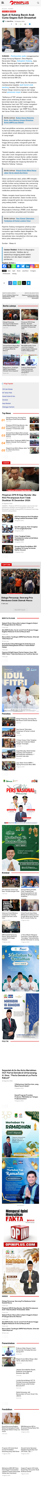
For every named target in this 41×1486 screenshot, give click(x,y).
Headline (10, 9)
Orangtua (33, 271)
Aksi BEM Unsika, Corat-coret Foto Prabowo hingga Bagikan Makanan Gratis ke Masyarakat (29, 348)
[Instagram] (32, 266)
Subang (14, 273)
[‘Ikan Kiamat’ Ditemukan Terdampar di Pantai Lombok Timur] (8, 732)
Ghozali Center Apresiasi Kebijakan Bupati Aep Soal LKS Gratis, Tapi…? (29, 1449)
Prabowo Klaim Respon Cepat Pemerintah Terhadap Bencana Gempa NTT (28, 370)
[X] (9, 266)
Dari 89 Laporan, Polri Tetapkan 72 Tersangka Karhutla (26, 528)
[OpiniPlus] (3, 21)
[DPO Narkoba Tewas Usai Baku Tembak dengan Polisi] (11, 882)
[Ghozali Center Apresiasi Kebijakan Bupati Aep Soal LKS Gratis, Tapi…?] (30, 1440)
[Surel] (25, 24)
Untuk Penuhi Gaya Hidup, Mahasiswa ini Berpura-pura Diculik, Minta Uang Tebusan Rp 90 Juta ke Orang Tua (30, 915)
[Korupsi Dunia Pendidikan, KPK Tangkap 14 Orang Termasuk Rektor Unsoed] (7, 549)
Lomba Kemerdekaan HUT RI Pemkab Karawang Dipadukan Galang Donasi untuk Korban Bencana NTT (25, 1383)
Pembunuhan (6, 273)
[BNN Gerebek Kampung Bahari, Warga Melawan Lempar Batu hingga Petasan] (11, 927)
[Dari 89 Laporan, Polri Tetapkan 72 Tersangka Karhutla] (7, 528)
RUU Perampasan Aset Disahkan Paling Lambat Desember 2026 (26, 517)
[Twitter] (16, 24)
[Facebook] (11, 24)
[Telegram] (30, 24)
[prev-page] (3, 457)
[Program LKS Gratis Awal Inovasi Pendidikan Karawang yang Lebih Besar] (11, 1440)
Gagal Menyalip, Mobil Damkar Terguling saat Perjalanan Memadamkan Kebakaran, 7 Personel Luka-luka (25, 753)
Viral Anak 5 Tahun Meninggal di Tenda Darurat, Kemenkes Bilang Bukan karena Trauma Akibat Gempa (18, 645)
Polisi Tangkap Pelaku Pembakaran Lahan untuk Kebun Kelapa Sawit (26, 538)
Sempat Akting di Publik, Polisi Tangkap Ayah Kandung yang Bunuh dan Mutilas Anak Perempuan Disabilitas (29, 893)
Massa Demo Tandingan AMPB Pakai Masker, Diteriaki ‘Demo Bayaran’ (10, 369)
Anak (9, 271)
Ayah (13, 271)
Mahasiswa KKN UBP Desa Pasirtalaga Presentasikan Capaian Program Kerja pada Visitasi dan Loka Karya (11, 1470)
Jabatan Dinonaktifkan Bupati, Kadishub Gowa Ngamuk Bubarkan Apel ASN (25, 1371)
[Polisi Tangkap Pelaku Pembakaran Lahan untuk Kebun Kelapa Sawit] (7, 539)
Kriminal (13, 11)
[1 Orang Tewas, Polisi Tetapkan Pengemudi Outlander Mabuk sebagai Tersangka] (8, 743)
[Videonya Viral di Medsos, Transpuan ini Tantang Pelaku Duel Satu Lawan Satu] (11, 905)
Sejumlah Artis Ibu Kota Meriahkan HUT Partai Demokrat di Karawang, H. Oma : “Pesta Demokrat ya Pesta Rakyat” (19, 1074)
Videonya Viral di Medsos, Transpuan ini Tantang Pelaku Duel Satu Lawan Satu (10, 915)
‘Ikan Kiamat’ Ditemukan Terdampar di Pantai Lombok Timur (25, 731)
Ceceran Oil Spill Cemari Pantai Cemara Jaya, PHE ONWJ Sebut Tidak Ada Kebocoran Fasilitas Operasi (20, 653)
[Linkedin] (27, 266)
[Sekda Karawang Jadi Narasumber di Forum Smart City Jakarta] (8, 1395)
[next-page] (6, 457)
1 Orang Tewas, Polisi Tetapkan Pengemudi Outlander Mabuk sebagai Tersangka (26, 742)
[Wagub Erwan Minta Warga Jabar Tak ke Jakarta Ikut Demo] (34, 450)
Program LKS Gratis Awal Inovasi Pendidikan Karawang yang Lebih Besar (10, 1449)
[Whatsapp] (13, 266)
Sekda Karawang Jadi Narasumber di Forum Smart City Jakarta (27, 1394)
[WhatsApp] (20, 24)
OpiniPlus (10, 21)
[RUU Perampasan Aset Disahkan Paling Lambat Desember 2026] (7, 518)
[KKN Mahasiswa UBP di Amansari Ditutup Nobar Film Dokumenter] (30, 1418)
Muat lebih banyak (20, 610)
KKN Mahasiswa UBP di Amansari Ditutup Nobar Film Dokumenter (30, 1428)
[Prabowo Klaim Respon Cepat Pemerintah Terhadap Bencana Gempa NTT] (29, 360)
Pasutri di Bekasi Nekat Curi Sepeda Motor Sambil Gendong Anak (10, 297)
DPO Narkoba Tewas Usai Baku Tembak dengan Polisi (10, 890)
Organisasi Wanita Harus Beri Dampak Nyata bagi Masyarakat (30, 297)
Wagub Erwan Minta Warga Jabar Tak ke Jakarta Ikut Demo (18, 449)
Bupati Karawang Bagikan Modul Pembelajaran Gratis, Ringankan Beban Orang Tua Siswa (11, 1429)
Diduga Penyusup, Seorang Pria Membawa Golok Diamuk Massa (10, 323)
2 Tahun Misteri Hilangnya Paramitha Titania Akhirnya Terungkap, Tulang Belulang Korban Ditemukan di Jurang (30, 937)
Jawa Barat (25, 271)
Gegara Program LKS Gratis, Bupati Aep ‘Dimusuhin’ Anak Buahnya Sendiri (30, 1469)
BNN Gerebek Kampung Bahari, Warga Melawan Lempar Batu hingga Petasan (9, 937)
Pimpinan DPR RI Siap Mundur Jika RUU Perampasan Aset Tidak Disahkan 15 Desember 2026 (29, 325)
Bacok (18, 271)
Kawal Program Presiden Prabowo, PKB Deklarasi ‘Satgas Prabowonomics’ (26, 1097)
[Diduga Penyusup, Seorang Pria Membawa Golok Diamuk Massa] (11, 314)
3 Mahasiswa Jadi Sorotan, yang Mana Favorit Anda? (26, 1085)
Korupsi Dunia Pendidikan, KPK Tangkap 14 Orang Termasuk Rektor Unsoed (26, 548)
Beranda (4, 9)
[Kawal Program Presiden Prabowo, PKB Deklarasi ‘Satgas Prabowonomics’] (7, 1098)
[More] (36, 266)
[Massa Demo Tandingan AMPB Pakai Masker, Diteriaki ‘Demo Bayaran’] (11, 360)
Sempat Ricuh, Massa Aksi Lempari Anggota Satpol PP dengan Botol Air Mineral (11, 348)
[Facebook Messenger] (18, 266)
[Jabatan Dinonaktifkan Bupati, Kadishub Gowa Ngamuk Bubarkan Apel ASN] (8, 1372)
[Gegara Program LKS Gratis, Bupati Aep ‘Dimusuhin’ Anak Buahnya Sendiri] (30, 1460)
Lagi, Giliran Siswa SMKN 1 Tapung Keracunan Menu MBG (26, 763)
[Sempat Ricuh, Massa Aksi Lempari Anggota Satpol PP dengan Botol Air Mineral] (11, 338)
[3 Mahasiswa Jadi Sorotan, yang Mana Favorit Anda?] (7, 1087)
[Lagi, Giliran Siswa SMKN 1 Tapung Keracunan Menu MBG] (8, 765)
